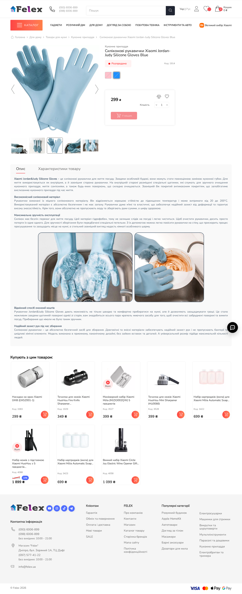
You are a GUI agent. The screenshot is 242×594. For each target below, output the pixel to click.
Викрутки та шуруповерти (208, 527)
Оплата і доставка (98, 525)
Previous (13, 89)
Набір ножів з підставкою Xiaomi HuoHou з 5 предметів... (28, 463)
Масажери (169, 537)
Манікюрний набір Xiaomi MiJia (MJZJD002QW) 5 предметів (118, 400)
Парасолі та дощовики (214, 540)
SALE (89, 537)
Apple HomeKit (171, 519)
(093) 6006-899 (68, 7)
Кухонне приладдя (116, 46)
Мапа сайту (131, 542)
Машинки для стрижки (214, 519)
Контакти (130, 519)
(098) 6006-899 (68, 11)
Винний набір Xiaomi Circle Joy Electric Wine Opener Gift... (121, 461)
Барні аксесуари (173, 542)
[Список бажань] (206, 9)
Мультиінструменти (212, 534)
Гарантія (91, 513)
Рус (188, 9)
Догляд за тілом (172, 530)
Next (97, 89)
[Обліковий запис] (196, 9)
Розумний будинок (174, 513)
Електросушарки (210, 513)
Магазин (129, 525)
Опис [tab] (20, 168)
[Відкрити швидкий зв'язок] (232, 327)
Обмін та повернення (100, 519)
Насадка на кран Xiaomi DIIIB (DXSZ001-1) (27, 398)
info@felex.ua (27, 567)
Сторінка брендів (135, 537)
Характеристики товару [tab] (59, 168)
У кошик (127, 116)
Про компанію (133, 513)
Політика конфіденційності (135, 550)
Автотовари (169, 525)
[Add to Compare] (159, 97)
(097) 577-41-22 (29, 555)
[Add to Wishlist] (166, 96)
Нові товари (94, 530)
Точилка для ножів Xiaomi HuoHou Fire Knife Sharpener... (73, 400)
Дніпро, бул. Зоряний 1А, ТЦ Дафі (42, 550)
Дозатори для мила (175, 548)
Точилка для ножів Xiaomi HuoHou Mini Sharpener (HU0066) (164, 400)
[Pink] (108, 79)
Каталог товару (134, 530)
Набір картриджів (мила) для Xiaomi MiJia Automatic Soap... (212, 398)
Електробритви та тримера (211, 554)
